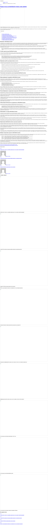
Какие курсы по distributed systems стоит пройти (13, 6)
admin (7, 156)
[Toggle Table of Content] (0, 32)
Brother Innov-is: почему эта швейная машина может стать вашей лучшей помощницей (12, 149)
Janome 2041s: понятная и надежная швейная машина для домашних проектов (11, 158)
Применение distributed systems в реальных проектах (8, 39)
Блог (1, 4)
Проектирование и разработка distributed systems (7, 36)
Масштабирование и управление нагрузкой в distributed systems (9, 37)
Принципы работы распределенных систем (7, 35)
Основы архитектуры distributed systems (6, 34)
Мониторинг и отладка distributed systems (7, 38)
